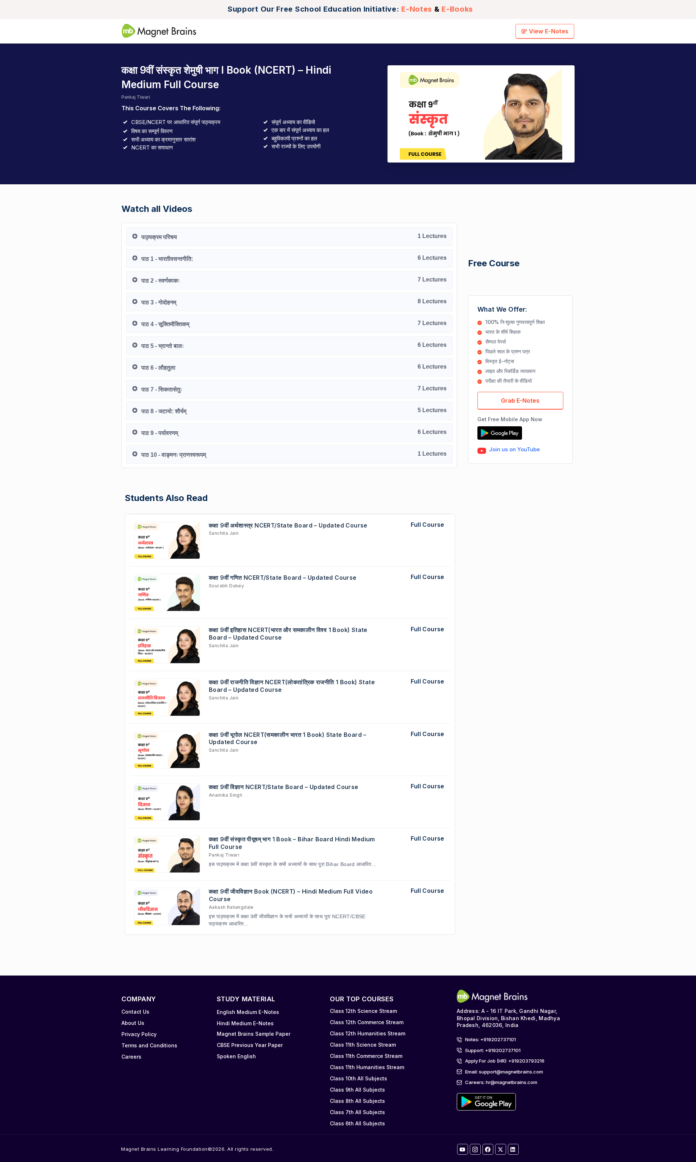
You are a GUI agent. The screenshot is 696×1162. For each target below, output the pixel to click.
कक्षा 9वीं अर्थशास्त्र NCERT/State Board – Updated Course (288, 525)
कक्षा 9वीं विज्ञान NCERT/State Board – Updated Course (284, 787)
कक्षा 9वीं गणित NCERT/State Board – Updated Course (283, 577)
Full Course (427, 524)
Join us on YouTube (514, 449)
